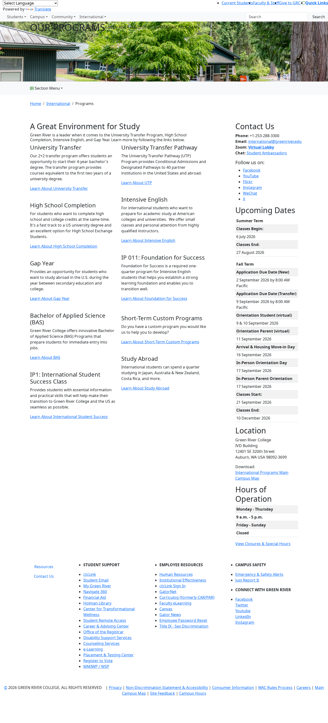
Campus (37, 16)
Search (318, 16)
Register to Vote (98, 660)
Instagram (252, 187)
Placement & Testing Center (108, 655)
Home (35, 103)
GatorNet (167, 591)
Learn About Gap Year (50, 298)
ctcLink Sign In (172, 586)
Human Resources (176, 574)
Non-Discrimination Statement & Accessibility (167, 687)
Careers (304, 687)
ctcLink (89, 574)
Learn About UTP (136, 182)
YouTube (251, 176)
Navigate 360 (95, 591)
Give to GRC (290, 3)
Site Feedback (162, 693)
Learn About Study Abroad (145, 388)
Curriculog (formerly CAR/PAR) (186, 597)
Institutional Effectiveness (182, 580)
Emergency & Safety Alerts (259, 574)
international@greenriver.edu (275, 141)
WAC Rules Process (275, 687)
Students (15, 16)
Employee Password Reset (183, 620)
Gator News (170, 614)
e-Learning (93, 649)
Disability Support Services (107, 637)
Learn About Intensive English (148, 240)
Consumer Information (233, 687)
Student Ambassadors (267, 153)
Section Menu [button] (47, 88)
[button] (266, 599)
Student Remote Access (104, 620)
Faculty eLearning (175, 603)
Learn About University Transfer (59, 188)
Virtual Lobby (261, 147)
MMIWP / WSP (96, 666)
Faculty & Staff (266, 3)
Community (62, 16)
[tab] (44, 566)
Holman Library (97, 603)
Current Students (237, 3)
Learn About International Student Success (69, 416)
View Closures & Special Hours (263, 543)
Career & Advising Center (106, 626)
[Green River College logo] (0, 17)
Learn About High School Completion (63, 246)
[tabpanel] (187, 617)
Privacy (115, 687)
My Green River (97, 586)
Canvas (165, 609)
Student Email (96, 580)
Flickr (248, 181)
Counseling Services (101, 643)
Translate (42, 9)
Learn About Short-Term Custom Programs (160, 341)
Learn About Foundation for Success (154, 298)
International (91, 16)
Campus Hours (192, 693)
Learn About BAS (45, 357)
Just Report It (247, 580)
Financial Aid (94, 597)
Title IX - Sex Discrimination (183, 626)
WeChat (250, 193)
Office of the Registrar (103, 632)
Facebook (252, 170)
